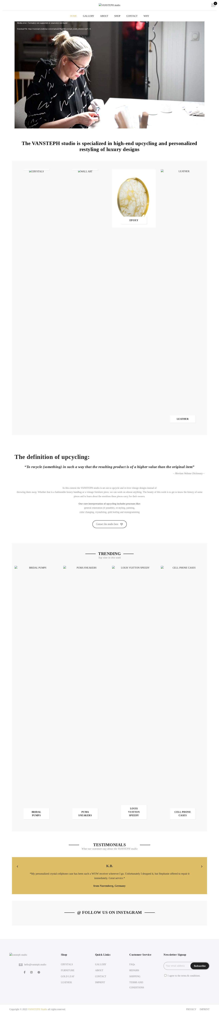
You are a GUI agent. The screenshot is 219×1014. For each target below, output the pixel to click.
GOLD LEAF (67, 976)
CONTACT (132, 16)
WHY (146, 16)
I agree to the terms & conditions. (184, 975)
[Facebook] (25, 972)
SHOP (117, 16)
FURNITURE (67, 970)
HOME (73, 16)
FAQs (132, 964)
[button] (17, 866)
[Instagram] (32, 972)
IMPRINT (100, 982)
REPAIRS (134, 970)
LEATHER (66, 982)
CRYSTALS (67, 964)
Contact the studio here (107, 524)
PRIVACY (191, 1009)
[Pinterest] (39, 972)
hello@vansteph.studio (35, 964)
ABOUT (104, 16)
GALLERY (88, 16)
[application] (109, 74)
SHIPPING (134, 976)
